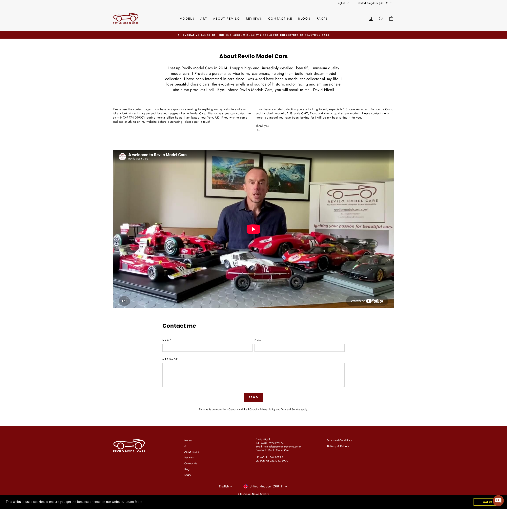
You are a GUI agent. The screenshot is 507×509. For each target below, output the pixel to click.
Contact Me (280, 18)
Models (187, 18)
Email (259, 340)
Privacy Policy (267, 409)
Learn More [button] (134, 501)
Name (167, 340)
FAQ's (322, 18)
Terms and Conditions (339, 440)
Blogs (304, 18)
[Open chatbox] (498, 500)
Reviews (254, 18)
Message (170, 359)
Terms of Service (290, 409)
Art (203, 18)
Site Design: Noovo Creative (253, 494)
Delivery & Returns (338, 446)
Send (254, 397)
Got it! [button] (487, 501)
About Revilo (226, 18)
